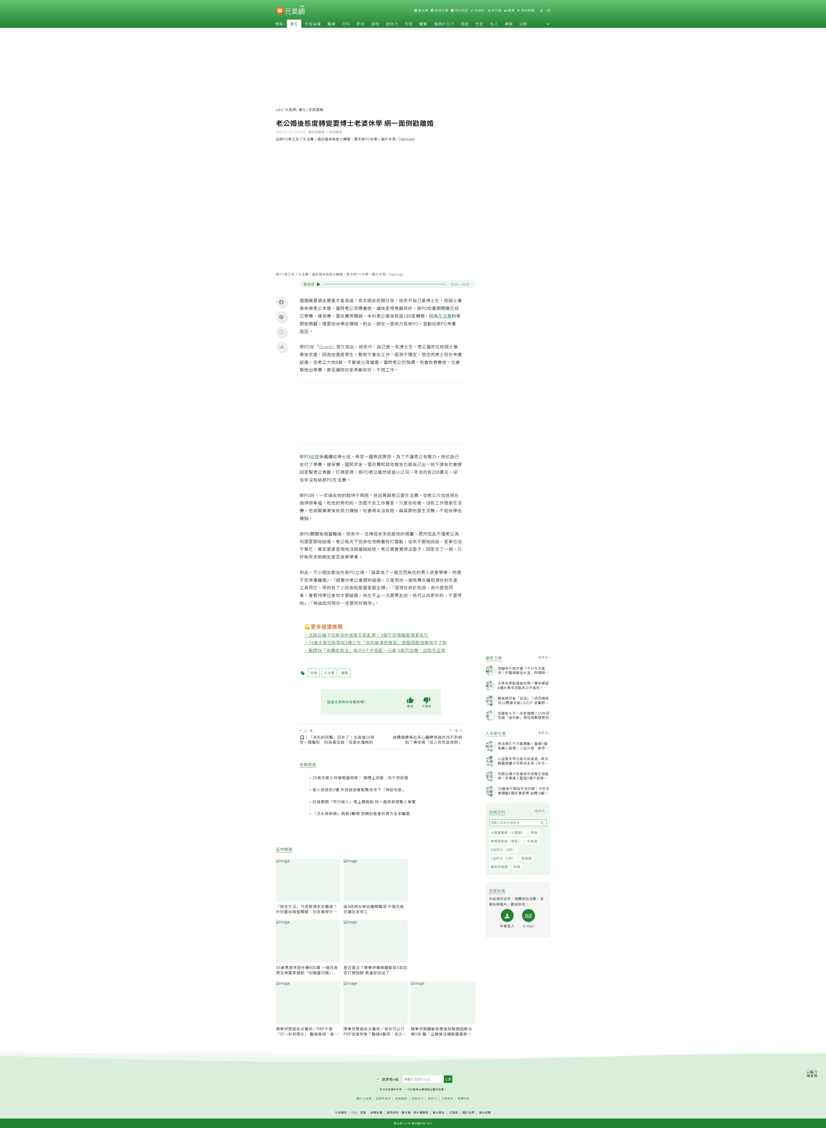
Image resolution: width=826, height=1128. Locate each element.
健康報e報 (390, 1079)
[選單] (548, 10)
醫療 (331, 23)
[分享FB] (281, 302)
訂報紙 (453, 1112)
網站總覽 (485, 1112)
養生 (294, 23)
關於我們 (468, 1112)
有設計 (479, 10)
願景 (511, 10)
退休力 (392, 23)
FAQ (354, 1112)
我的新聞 (527, 10)
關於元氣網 (363, 1098)
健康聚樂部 (383, 1098)
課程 (375, 23)
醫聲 (423, 23)
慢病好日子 (444, 23)
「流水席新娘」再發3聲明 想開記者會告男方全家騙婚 (361, 813)
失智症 (532, 841)
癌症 (465, 23)
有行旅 (496, 10)
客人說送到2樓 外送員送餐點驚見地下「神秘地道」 (359, 789)
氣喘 (516, 866)
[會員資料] (541, 10)
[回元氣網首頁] (294, 10)
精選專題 (401, 1098)
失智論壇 (313, 23)
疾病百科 (417, 1098)
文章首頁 (447, 1098)
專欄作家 (464, 1098)
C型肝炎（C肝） (503, 858)
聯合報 (422, 10)
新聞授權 (376, 1112)
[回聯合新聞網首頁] (279, 11)
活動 (523, 23)
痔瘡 (534, 832)
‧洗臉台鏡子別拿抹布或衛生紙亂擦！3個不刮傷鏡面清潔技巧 (366, 635)
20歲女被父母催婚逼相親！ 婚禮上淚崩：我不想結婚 (360, 777)
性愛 (479, 23)
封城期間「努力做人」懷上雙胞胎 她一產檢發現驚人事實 (364, 801)
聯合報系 (439, 1112)
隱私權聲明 (420, 1112)
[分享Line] (281, 317)
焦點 (279, 23)
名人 (494, 23)
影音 (361, 23)
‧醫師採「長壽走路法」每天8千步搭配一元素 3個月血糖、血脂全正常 (375, 650)
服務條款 (393, 1112)
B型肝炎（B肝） (503, 849)
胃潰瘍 (526, 858)
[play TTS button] (319, 284)
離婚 (304, 331)
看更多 (543, 657)
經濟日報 (441, 10)
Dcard (325, 346)
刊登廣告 (341, 1112)
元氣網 (290, 109)
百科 (346, 23)
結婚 (314, 456)
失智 (409, 23)
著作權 (406, 1112)
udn (279, 109)
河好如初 (461, 10)
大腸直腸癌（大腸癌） (508, 832)
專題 (509, 23)
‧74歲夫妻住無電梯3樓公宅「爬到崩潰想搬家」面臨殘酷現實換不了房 (375, 642)
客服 (363, 1112)
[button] (548, 24)
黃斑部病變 (499, 866)
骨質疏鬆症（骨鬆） (506, 841)
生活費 (445, 316)
